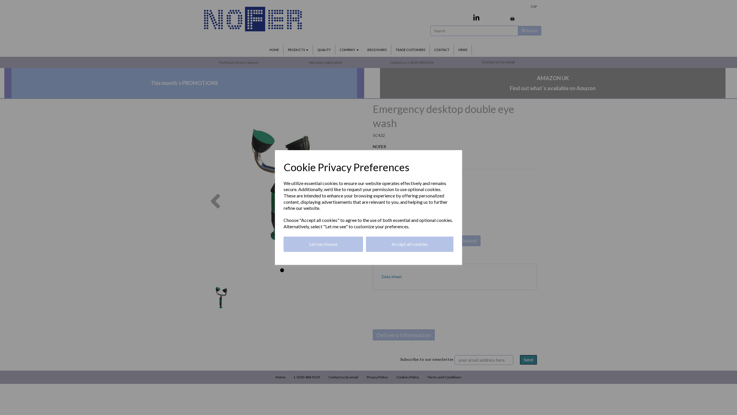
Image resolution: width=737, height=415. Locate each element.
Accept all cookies (410, 244)
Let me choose (323, 244)
